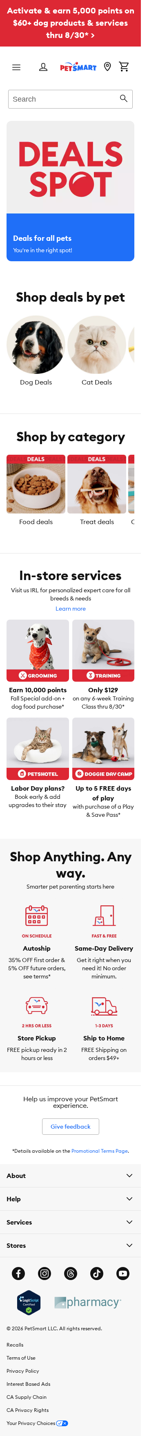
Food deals (36, 522)
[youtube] (122, 1273)
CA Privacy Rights (28, 1410)
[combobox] (70, 98)
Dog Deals (36, 382)
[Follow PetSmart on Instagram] (44, 1273)
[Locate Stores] (107, 67)
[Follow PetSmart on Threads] (70, 1273)
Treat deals (97, 522)
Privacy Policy (23, 1371)
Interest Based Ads (28, 1384)
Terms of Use (21, 1358)
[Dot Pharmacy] (87, 1303)
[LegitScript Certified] (29, 1303)
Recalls (15, 1345)
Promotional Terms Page (99, 1151)
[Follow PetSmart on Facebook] (18, 1273)
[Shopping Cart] (124, 67)
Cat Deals (97, 382)
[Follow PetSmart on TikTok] (96, 1273)
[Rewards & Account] (43, 67)
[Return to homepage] (78, 66)
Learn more (71, 608)
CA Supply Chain (27, 1397)
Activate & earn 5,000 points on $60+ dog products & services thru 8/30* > (70, 22)
